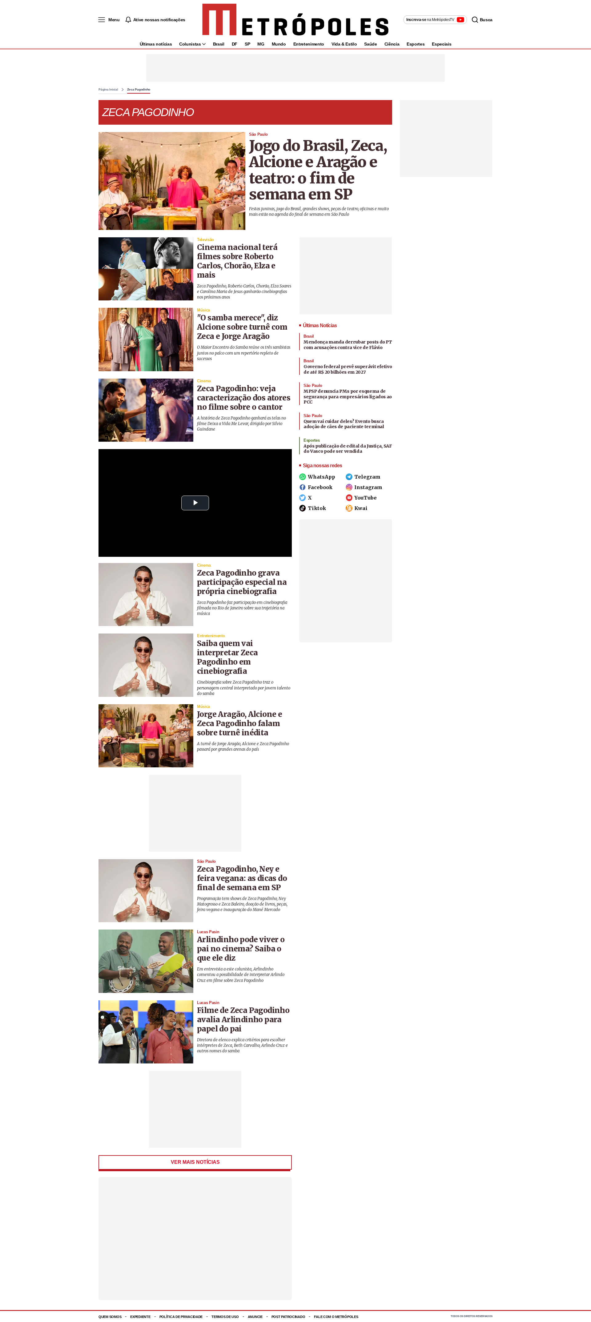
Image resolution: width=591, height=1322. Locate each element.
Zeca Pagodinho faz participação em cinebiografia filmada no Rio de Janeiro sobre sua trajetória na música (242, 608)
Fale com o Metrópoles (336, 1317)
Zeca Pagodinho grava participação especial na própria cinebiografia (242, 582)
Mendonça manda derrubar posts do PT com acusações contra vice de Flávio (348, 344)
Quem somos (109, 1317)
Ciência (392, 44)
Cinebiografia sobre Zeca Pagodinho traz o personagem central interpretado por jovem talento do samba (243, 688)
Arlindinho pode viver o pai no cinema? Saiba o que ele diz (240, 949)
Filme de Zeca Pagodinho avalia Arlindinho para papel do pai (243, 1020)
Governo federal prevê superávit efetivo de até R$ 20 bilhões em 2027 (348, 369)
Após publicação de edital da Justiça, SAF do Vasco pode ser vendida (348, 448)
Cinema (204, 381)
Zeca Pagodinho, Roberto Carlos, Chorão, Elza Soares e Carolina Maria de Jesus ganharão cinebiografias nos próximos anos (244, 291)
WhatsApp (321, 477)
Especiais (441, 44)
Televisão (205, 239)
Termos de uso (225, 1317)
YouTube (365, 498)
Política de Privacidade (181, 1317)
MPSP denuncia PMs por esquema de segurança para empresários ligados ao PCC (348, 396)
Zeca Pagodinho (139, 89)
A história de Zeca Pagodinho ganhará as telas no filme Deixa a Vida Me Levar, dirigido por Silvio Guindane (241, 424)
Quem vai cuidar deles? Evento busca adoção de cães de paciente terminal (344, 424)
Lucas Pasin (208, 932)
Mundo (279, 44)
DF (234, 44)
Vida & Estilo (344, 44)
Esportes (415, 44)
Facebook (320, 487)
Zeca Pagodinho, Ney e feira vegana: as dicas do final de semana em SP (242, 878)
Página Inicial (108, 89)
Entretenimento (308, 44)
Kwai (361, 508)
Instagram (368, 487)
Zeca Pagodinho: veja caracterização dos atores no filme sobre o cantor (243, 398)
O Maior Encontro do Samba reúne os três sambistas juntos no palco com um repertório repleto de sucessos (243, 353)
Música (203, 310)
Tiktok (317, 508)
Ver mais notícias (195, 1162)
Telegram (367, 477)
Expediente (140, 1317)
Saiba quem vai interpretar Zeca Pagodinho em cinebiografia (227, 657)
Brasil (218, 44)
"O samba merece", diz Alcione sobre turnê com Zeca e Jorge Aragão (242, 327)
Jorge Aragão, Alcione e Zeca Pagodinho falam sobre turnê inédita (239, 723)
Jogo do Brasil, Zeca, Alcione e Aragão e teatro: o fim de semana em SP (318, 169)
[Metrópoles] (295, 20)
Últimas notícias (156, 44)
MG (260, 44)
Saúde (370, 44)
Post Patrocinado (288, 1317)
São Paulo (258, 134)
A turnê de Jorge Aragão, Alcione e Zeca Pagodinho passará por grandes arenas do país (243, 746)
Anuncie (255, 1317)
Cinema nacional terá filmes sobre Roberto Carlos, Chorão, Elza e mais (237, 261)
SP (247, 44)
